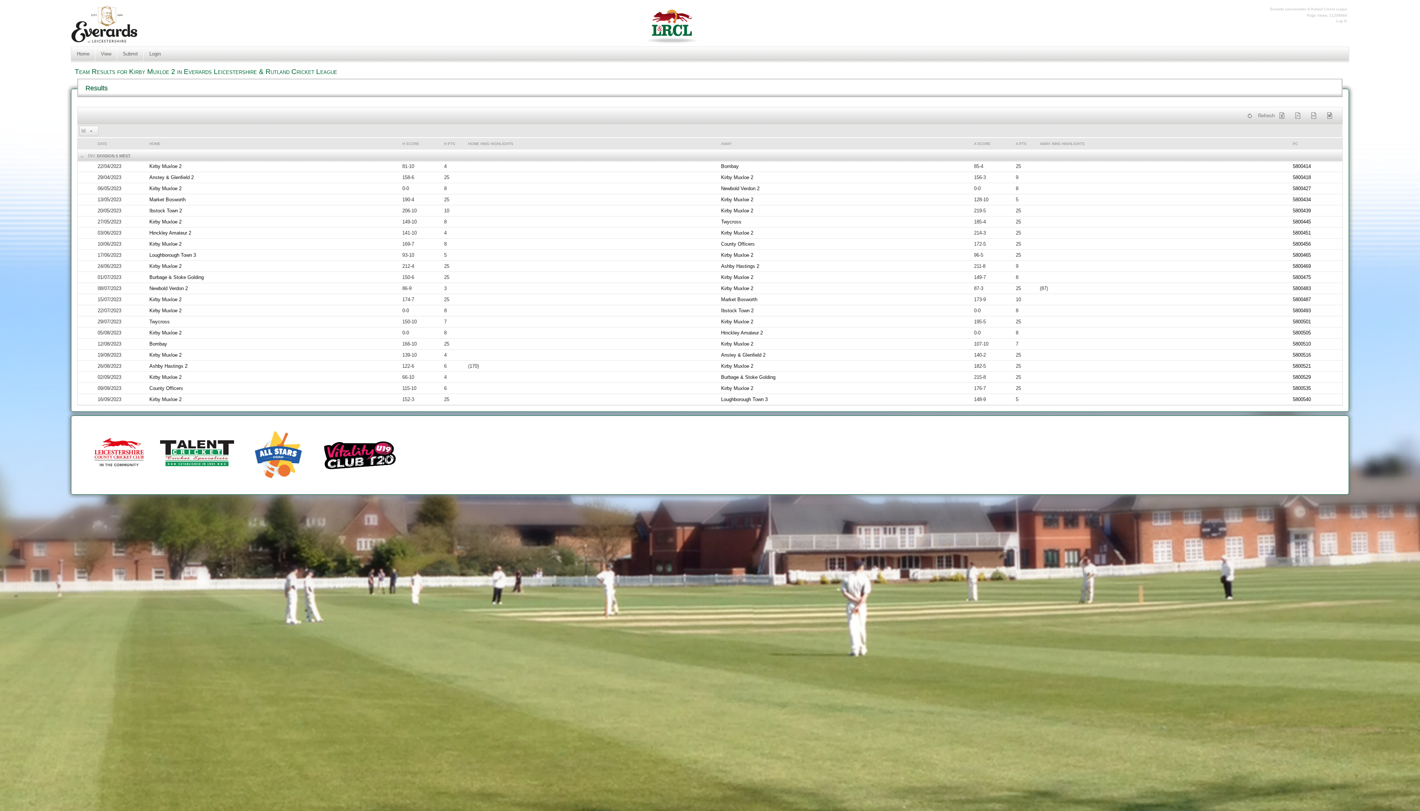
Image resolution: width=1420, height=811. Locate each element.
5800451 (1302, 233)
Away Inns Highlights (1062, 144)
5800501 (1302, 321)
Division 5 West (114, 156)
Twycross (731, 222)
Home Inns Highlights (490, 144)
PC (1295, 144)
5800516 (1302, 355)
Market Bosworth (167, 199)
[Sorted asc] (91, 131)
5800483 (1302, 288)
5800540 (1302, 399)
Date (102, 144)
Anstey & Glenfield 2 (171, 177)
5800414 (1302, 166)
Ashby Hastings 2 (740, 266)
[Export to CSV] (1315, 116)
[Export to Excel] (1283, 116)
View (106, 54)
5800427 (1302, 188)
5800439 (1302, 210)
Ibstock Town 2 (165, 210)
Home (83, 54)
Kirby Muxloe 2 (165, 166)
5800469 (1302, 266)
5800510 (1302, 344)
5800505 (1302, 333)
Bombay (730, 166)
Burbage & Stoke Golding (176, 277)
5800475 (1302, 277)
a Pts (1021, 144)
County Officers (738, 244)
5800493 (1302, 310)
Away (726, 144)
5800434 (1302, 199)
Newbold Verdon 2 (740, 188)
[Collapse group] (81, 156)
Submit (130, 54)
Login (155, 54)
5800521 (1302, 366)
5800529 (1302, 377)
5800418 (1302, 177)
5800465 (1302, 255)
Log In (1341, 21)
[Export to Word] (1331, 116)
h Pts (449, 144)
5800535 (1302, 388)
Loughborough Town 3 (172, 255)
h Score (410, 144)
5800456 (1302, 244)
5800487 (1302, 299)
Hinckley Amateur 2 (170, 233)
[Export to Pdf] (1299, 116)
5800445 (1302, 222)
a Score (982, 144)
